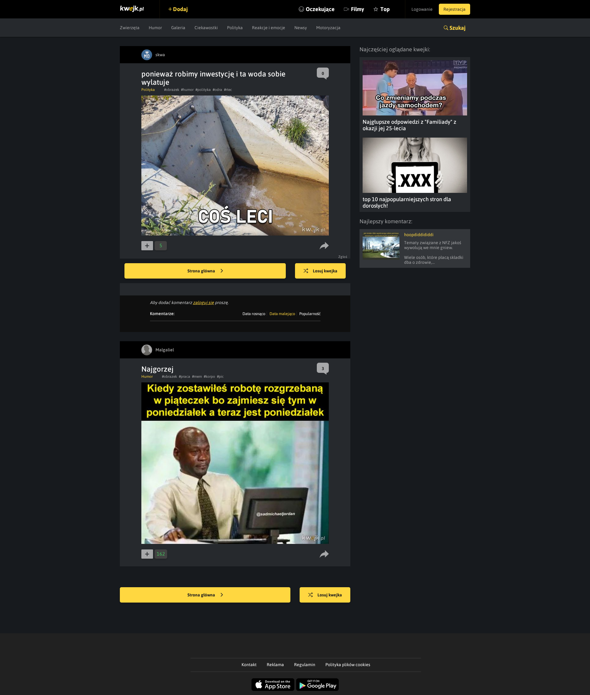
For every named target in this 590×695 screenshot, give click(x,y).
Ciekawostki (206, 27)
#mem (197, 376)
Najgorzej (157, 369)
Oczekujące (320, 9)
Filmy (357, 9)
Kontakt (249, 664)
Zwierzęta (130, 27)
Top (385, 9)
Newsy (300, 27)
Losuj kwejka (325, 270)
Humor (155, 27)
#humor (187, 90)
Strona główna (201, 270)
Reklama (275, 664)
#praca (184, 376)
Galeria (178, 27)
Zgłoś (343, 257)
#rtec (228, 90)
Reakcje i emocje (268, 27)
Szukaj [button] (458, 28)
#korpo (209, 376)
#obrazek (171, 90)
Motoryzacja (328, 27)
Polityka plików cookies (347, 664)
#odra (217, 90)
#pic (220, 376)
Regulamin (304, 664)
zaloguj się (203, 302)
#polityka (203, 90)
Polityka (235, 27)
